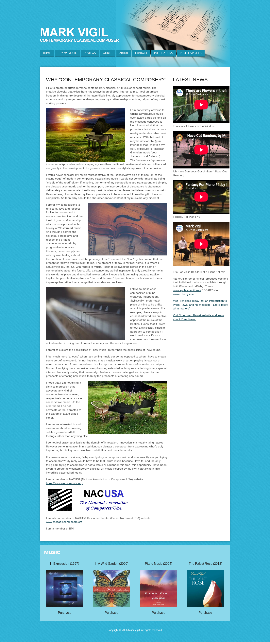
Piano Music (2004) (158, 563)
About (123, 53)
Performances (191, 53)
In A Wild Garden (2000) (111, 563)
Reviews (90, 53)
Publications (163, 53)
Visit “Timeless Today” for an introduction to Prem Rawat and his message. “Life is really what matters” (200, 304)
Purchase (64, 612)
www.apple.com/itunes (187, 290)
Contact (141, 53)
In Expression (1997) (64, 563)
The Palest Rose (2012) (205, 563)
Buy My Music (67, 53)
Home (47, 53)
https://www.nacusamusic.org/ (64, 483)
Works (107, 53)
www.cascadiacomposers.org (64, 521)
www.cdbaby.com (183, 294)
